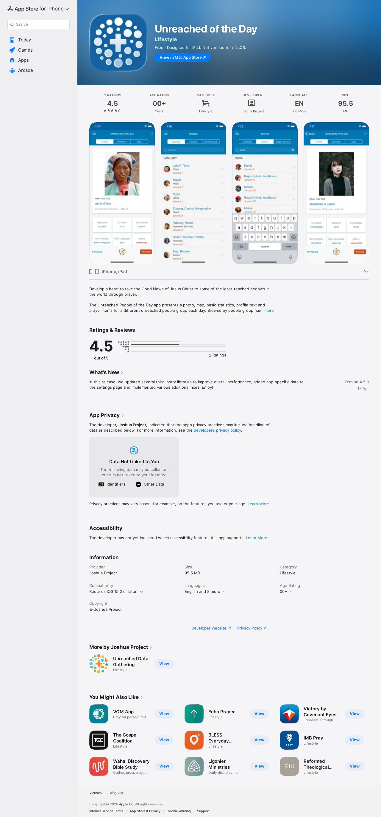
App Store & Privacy (145, 811)
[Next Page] (375, 193)
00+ (283, 591)
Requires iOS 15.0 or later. (113, 591)
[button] (38, 39)
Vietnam (95, 793)
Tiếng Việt (115, 793)
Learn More (258, 503)
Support (203, 811)
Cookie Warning (179, 811)
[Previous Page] (83, 193)
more (269, 310)
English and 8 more (202, 591)
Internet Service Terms (106, 811)
